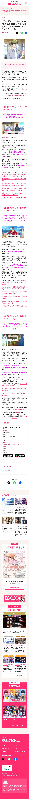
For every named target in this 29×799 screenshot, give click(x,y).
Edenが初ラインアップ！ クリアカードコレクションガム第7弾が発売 (14, 282)
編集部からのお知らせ (19, 751)
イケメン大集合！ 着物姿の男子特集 (14, 385)
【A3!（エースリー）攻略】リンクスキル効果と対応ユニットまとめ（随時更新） (14, 631)
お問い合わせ (4, 773)
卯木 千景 (20, 117)
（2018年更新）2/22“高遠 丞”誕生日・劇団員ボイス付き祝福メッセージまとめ (14, 189)
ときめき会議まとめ (18, 96)
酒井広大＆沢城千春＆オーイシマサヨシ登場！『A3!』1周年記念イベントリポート (14, 184)
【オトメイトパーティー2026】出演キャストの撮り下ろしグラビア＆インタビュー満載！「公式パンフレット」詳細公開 (8, 530)
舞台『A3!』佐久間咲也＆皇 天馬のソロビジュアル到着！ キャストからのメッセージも (14, 174)
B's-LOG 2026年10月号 (14, 581)
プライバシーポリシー (15, 773)
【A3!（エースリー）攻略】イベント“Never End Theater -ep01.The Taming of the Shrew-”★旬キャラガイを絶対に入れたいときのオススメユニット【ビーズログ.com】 (21, 531)
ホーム (3, 8)
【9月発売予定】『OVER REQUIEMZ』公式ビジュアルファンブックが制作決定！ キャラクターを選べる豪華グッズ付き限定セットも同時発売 (20, 669)
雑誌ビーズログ (5, 748)
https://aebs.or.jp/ (14, 790)
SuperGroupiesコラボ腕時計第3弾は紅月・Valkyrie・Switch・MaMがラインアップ (14, 288)
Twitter (18, 412)
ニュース (7, 8)
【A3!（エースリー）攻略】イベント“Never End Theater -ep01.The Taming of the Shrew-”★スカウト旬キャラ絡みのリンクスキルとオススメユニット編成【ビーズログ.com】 (20, 649)
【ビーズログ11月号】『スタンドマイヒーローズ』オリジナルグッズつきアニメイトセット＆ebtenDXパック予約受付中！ (8, 510)
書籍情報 (4, 751)
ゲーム (12, 8)
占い (15, 748)
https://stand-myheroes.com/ (11, 444)
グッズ (16, 745)
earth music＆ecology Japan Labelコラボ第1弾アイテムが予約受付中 (14, 292)
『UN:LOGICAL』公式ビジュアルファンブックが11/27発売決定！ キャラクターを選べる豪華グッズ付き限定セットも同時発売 (21, 510)
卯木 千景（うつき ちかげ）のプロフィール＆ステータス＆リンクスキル (14, 194)
